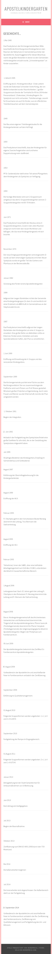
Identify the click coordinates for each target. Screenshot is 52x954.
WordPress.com (29, 950)
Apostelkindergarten (26, 8)
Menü (27, 22)
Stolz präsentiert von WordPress (22, 948)
